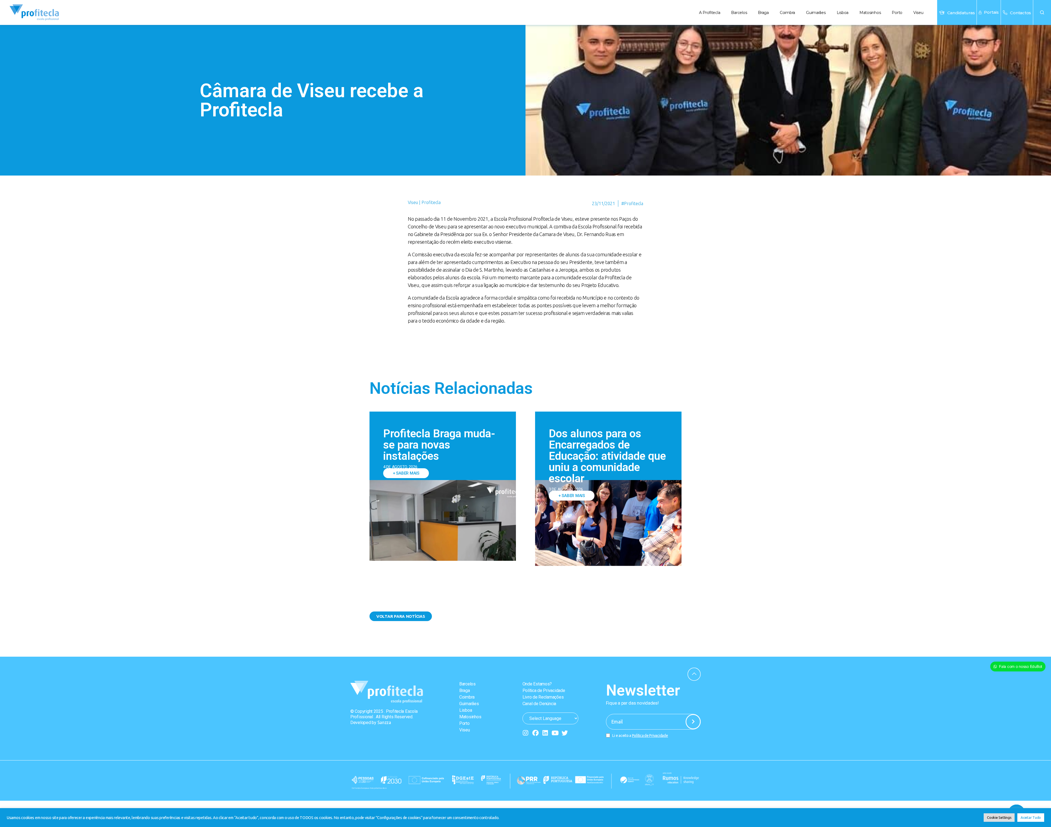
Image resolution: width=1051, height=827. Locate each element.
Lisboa (842, 12)
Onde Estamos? (537, 684)
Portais (991, 12)
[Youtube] (555, 733)
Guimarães (816, 12)
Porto (897, 12)
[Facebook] (535, 733)
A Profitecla (709, 12)
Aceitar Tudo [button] (1031, 817)
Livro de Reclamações (543, 697)
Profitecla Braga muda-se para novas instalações (439, 445)
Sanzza (384, 722)
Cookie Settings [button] (999, 817)
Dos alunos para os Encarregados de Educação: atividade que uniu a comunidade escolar (607, 456)
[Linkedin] (545, 733)
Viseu (918, 12)
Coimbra (787, 12)
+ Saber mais (406, 473)
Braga (763, 12)
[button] (1042, 12)
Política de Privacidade (543, 690)
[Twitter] (565, 733)
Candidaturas (961, 12)
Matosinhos (870, 12)
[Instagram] (525, 733)
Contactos (1020, 12)
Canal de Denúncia (539, 703)
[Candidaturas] (942, 12)
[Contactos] (1005, 12)
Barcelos (739, 12)
